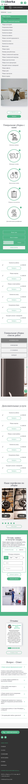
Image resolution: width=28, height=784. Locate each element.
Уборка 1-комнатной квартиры (11, 21)
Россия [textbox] (5, 4)
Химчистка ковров (7, 32)
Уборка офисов (6, 68)
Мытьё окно (5, 46)
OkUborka (3, 12)
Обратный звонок (12, 732)
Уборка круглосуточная (8, 60)
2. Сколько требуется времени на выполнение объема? (9, 680)
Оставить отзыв (14, 652)
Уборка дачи (5, 70)
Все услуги (14, 526)
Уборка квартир (6, 16)
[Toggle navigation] (2, 8)
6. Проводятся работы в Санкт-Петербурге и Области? (12, 709)
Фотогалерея (4, 757)
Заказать (14, 116)
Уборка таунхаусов (7, 73)
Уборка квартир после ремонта (11, 18)
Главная (3, 746)
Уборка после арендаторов (9, 62)
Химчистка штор (6, 41)
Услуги (9, 12)
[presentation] (2, 503)
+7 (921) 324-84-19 (17, 7)
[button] (10, 648)
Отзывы (3, 761)
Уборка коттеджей (7, 24)
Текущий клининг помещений (10, 65)
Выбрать (14, 268)
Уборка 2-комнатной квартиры (10, 54)
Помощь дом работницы (8, 51)
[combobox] (9, 4)
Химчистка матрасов (7, 43)
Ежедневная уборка (7, 30)
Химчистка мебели (7, 35)
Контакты (3, 765)
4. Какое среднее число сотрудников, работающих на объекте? (10, 694)
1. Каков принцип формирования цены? (11, 667)
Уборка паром (5, 49)
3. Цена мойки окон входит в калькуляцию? (8, 687)
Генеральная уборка (7, 27)
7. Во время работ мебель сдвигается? (11, 715)
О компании (4, 754)
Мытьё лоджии (6, 76)
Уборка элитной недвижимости (10, 38)
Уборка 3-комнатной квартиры (10, 57)
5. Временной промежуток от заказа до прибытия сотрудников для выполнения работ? (11, 701)
